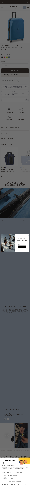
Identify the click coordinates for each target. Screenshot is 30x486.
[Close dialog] (28, 235)
